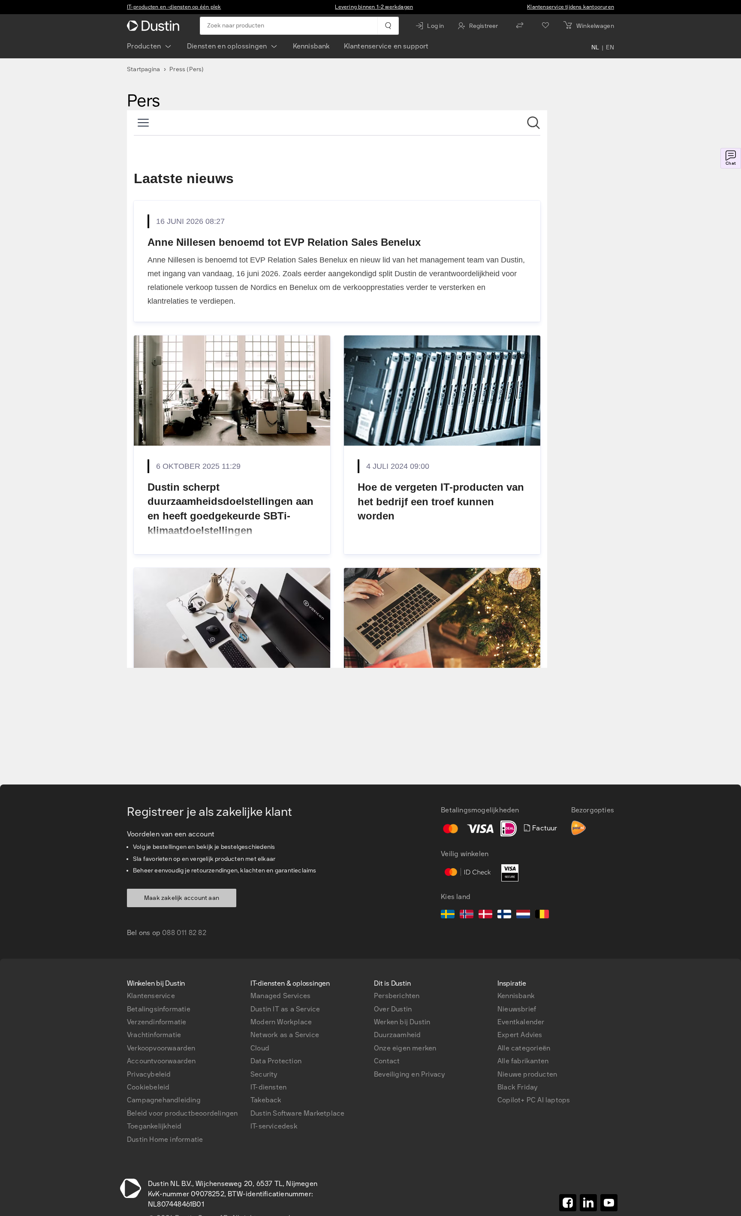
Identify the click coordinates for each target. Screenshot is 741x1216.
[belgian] (542, 915)
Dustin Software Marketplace (297, 1113)
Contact (387, 1061)
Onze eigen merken (405, 1048)
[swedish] (448, 915)
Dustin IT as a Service (285, 1009)
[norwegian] (466, 915)
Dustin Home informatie (165, 1139)
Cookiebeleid (148, 1087)
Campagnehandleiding (164, 1100)
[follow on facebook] (567, 1202)
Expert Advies (519, 1035)
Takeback (266, 1100)
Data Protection (275, 1061)
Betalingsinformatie (158, 1009)
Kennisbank (311, 46)
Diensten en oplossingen (227, 46)
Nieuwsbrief (516, 1009)
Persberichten (397, 996)
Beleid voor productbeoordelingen (182, 1113)
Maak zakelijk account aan (181, 898)
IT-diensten (268, 1087)
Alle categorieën (523, 1048)
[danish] (485, 915)
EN (610, 48)
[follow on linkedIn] (588, 1202)
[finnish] (504, 915)
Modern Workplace (281, 1022)
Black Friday (517, 1087)
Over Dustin (393, 1009)
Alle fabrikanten (522, 1061)
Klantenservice (151, 996)
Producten (144, 46)
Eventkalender (521, 1022)
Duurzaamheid (397, 1035)
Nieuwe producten (527, 1074)
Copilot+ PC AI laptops (533, 1100)
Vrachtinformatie (154, 1035)
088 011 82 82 (184, 933)
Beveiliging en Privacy (409, 1074)
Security (263, 1074)
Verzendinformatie (156, 1022)
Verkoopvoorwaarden (161, 1048)
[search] (387, 25)
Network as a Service (284, 1035)
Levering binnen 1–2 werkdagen (374, 7)
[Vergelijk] (519, 25)
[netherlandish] (523, 915)
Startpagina (143, 69)
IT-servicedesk (274, 1126)
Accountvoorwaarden (161, 1061)
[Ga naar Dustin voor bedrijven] (155, 26)
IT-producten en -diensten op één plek (174, 7)
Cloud (259, 1048)
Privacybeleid (149, 1074)
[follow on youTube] (609, 1202)
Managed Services (280, 996)
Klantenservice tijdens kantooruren (570, 7)
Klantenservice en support (386, 46)
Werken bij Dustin (402, 1022)
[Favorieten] (545, 25)
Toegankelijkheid (154, 1126)
